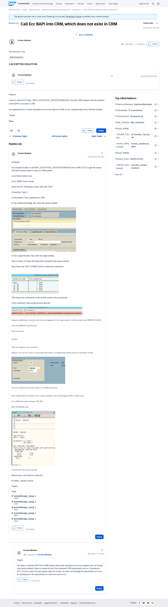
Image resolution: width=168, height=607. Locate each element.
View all (118, 174)
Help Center (100, 4)
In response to (39, 555)
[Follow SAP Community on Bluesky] (144, 603)
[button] (149, 44)
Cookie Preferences (87, 603)
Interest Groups (34, 10)
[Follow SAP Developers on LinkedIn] (152, 603)
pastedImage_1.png (24, 502)
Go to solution (86, 35)
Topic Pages (113, 4)
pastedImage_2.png (24, 507)
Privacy (17, 603)
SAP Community (14, 10)
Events (90, 4)
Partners (80, 4)
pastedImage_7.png (24, 496)
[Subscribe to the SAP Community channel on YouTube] (148, 603)
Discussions (77, 10)
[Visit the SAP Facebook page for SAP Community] (139, 603)
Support (74, 603)
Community (23, 3)
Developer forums (73, 17)
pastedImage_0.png (24, 513)
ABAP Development (16, 57)
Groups (59, 4)
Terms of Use (27, 603)
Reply (99, 537)
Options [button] (157, 23)
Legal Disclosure (50, 603)
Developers (69, 4)
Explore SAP (144, 4)
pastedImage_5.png (24, 519)
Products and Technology (42, 4)
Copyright (38, 603)
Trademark (64, 603)
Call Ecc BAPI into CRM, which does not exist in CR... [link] (100, 10)
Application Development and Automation (56, 10)
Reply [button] (101, 130)
